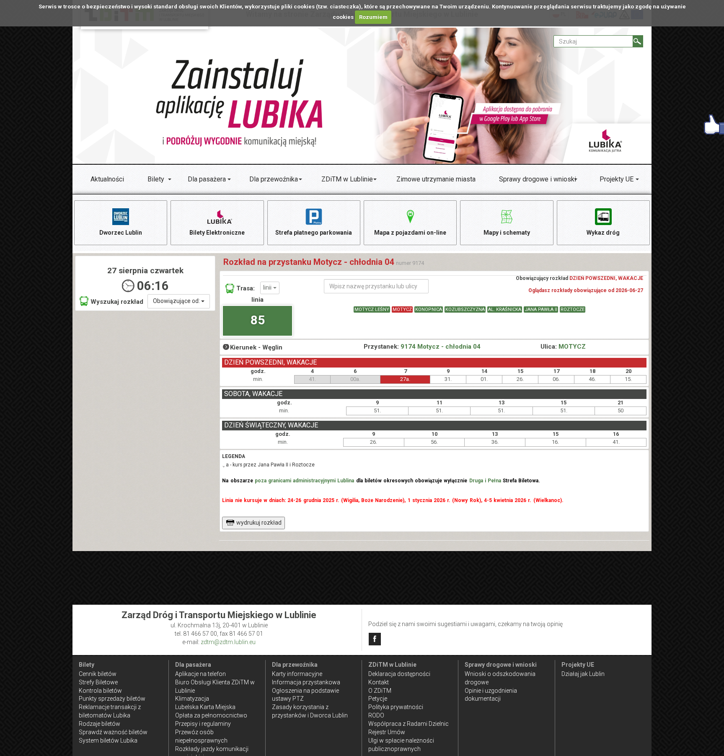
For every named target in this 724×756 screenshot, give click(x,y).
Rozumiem (373, 17)
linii (268, 287)
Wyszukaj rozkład (116, 302)
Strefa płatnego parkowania (313, 232)
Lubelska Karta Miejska (205, 707)
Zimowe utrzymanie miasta (436, 179)
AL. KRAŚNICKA (504, 309)
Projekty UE (617, 179)
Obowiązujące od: (177, 301)
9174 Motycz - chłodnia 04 (441, 346)
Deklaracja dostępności (399, 674)
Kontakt (378, 682)
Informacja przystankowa (306, 682)
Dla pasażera (207, 179)
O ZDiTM (379, 690)
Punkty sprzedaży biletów (112, 698)
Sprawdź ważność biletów (113, 732)
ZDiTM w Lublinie (347, 179)
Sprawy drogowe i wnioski (537, 179)
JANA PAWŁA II (541, 309)
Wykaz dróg (603, 232)
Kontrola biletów (100, 690)
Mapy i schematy (507, 232)
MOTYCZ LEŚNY (371, 309)
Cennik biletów (97, 674)
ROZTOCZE (572, 309)
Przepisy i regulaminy (203, 723)
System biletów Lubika (108, 740)
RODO (376, 715)
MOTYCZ (402, 309)
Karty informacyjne (297, 674)
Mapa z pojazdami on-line (410, 232)
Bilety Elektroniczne (217, 232)
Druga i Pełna (485, 481)
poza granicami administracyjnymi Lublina (304, 481)
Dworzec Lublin (120, 232)
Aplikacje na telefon (200, 674)
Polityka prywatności (395, 707)
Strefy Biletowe (98, 682)
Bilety (155, 179)
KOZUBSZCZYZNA (465, 309)
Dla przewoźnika (273, 179)
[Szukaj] (638, 41)
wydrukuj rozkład (259, 522)
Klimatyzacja (192, 698)
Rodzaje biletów (99, 723)
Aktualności (107, 179)
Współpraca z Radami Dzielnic (408, 723)
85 (258, 320)
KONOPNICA (428, 309)
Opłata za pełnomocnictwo (211, 715)
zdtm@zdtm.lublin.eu (228, 642)
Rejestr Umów (386, 732)
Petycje (377, 698)
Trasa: (245, 288)
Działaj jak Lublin (583, 674)
